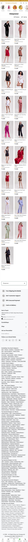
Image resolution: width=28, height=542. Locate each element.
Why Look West (5, 458)
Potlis (6, 371)
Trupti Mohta (21, 484)
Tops (20, 387)
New (2, 349)
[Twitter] (6, 340)
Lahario (3, 426)
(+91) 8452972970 (10, 317)
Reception (3, 402)
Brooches (8, 368)
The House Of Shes (5, 453)
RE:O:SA (20, 466)
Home (3, 541)
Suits (22, 376)
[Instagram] (13, 340)
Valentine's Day (4, 392)
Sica (12, 491)
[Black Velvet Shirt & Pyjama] (7, 29)
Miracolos (10, 431)
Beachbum (17, 415)
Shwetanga (12, 448)
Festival (10, 403)
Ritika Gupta (12, 442)
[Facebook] (3, 340)
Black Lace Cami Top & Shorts (6, 166)
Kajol (19, 495)
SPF (16, 450)
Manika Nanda (12, 427)
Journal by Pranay (5, 421)
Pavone (3, 437)
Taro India (20, 450)
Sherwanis (8, 378)
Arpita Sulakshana (17, 413)
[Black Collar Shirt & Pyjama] (7, 255)
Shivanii (21, 445)
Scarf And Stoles (17, 371)
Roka (7, 400)
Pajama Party (4, 408)
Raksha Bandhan (14, 395)
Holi (10, 392)
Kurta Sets (3, 355)
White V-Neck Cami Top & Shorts (7, 115)
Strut (8, 484)
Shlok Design (4, 447)
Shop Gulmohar (12, 447)
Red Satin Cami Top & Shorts (6, 191)
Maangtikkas (20, 366)
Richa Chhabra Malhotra (6, 440)
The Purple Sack (13, 484)
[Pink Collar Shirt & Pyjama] (21, 230)
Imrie (14, 419)
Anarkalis (13, 358)
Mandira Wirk (4, 427)
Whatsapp (20, 541)
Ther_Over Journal (5, 455)
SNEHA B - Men (11, 469)
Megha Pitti (14, 429)
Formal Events (4, 406)
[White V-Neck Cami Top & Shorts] (7, 104)
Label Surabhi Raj (16, 424)
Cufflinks (3, 368)
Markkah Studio (19, 427)
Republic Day (15, 392)
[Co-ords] (3, 7)
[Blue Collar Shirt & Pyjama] (21, 205)
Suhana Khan (4, 498)
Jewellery (11, 349)
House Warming (20, 402)
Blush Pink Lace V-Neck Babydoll (20, 40)
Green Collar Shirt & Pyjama (5, 241)
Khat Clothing (4, 423)
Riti (24, 483)
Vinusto (14, 456)
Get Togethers (4, 403)
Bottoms (3, 359)
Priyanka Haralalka (5, 466)
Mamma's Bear (15, 476)
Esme (13, 490)
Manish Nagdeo (4, 463)
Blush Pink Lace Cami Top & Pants (20, 115)
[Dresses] (9, 7)
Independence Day (5, 393)
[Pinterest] (16, 340)
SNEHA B (11, 450)
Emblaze (3, 419)
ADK (10, 413)
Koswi (15, 423)
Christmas (17, 397)
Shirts (2, 376)
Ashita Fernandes (10, 415)
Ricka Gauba (16, 440)
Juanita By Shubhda (15, 421)
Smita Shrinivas (4, 450)
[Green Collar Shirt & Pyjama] (7, 230)
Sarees (15, 355)
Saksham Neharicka (14, 443)
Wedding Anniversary (21, 409)
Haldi (8, 402)
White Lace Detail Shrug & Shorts (20, 90)
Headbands (9, 373)
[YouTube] (19, 340)
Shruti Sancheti (4, 448)
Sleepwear (8, 361)
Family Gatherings (18, 405)
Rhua (17, 439)
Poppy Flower (16, 437)
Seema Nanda (4, 445)
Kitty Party (12, 409)
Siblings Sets (4, 383)
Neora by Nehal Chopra (13, 434)
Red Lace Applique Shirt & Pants (20, 166)
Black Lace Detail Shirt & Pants (20, 140)
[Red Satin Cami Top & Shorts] (7, 180)
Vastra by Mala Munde (6, 456)
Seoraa (17, 445)
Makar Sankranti (21, 393)
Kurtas (18, 376)
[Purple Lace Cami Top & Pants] (7, 130)
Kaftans (3, 361)
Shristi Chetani (20, 447)
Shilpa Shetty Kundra (6, 496)
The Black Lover (5, 451)
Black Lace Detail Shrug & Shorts (7, 90)
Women (6, 349)
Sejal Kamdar (12, 445)
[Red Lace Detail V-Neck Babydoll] (7, 54)
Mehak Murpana (21, 429)
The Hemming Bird (14, 451)
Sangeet (20, 398)
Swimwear (14, 361)
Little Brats (3, 476)
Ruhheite (3, 484)
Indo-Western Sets (5, 358)
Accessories (17, 349)
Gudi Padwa (13, 393)
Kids (2, 351)
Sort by (25, 17)
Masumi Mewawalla (5, 429)
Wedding (3, 398)
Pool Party (12, 402)
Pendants (13, 366)
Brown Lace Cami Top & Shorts (20, 191)
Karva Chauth (22, 395)
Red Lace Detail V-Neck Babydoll (6, 65)
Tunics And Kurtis (20, 358)
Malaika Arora (12, 498)
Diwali (12, 397)
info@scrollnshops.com (8, 319)
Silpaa (17, 448)
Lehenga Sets (10, 355)
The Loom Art (14, 453)
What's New (25, 541)
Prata (23, 490)
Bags (2, 371)
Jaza (17, 419)
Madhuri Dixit (14, 495)
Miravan (15, 431)
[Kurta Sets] (21, 7)
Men (22, 349)
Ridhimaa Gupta (5, 442)
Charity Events (12, 408)
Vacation (7, 405)
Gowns (16, 356)
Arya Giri (3, 415)
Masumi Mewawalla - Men (15, 463)
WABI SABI (19, 456)
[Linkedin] (9, 340)
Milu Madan (4, 431)
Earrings (3, 365)
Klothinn (11, 423)
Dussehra (8, 397)
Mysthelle (13, 432)
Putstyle (3, 491)
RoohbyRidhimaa (5, 443)
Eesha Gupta (22, 418)
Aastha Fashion (4, 413)
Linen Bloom (13, 426)
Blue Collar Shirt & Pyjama (20, 215)
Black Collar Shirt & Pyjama (5, 266)
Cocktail (3, 400)
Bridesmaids (9, 398)
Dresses (20, 355)
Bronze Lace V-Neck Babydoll (19, 65)
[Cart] (26, 3)
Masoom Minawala (5, 495)
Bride (17, 400)
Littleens (9, 476)
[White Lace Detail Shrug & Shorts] (21, 79)
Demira (16, 418)
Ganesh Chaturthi (5, 395)
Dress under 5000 (22, 361)
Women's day (16, 403)
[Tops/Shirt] (15, 7)
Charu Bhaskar (10, 416)
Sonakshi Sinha (15, 496)
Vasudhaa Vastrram (5, 473)
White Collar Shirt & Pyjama (5, 216)
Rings (13, 365)
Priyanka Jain (4, 439)
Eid (21, 403)
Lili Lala (7, 426)
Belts (14, 373)
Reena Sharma (11, 439)
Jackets (7, 359)
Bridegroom (12, 400)
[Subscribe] (26, 333)
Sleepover (11, 406)
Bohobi (22, 415)
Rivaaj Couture (20, 442)
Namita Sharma (19, 432)
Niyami (11, 435)
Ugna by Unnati (21, 455)
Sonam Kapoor (4, 501)
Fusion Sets (18, 359)
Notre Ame (16, 435)
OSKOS (21, 435)
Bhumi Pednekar (19, 498)
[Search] (21, 3)
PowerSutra (22, 437)
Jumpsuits (13, 359)
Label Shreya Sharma (6, 424)
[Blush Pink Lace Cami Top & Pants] (21, 104)
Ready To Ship (16, 351)
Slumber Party (17, 406)
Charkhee (3, 416)
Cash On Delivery (8, 351)
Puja (17, 408)
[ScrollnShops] (11, 3)
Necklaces (8, 365)
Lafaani (22, 424)
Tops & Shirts (11, 356)
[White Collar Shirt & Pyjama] (7, 205)
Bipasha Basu (4, 500)
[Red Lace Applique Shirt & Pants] (21, 155)
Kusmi (18, 423)
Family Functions (5, 409)
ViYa (9, 478)
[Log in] (23, 3)
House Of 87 (9, 419)
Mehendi (15, 398)
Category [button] (8, 541)
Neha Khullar (4, 434)
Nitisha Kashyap (5, 435)
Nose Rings (14, 368)
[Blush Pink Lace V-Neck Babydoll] (21, 29)
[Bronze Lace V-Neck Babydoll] (21, 54)
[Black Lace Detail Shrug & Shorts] (7, 79)
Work (11, 405)
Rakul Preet (11, 500)
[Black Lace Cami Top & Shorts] (7, 155)
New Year (23, 397)
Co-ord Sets (4, 356)
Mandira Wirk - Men (18, 461)
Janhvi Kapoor (19, 501)
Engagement (22, 400)
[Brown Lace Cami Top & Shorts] (21, 180)
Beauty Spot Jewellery (6, 490)
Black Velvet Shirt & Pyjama (5, 40)
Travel (2, 405)
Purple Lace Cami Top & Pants (6, 140)
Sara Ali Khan (12, 501)
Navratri (3, 397)
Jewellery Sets (18, 365)
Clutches (10, 371)
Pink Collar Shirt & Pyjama (20, 240)
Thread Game (14, 455)
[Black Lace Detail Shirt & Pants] (21, 130)
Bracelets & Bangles (5, 366)
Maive (18, 426)
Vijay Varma (17, 500)
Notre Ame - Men (17, 465)
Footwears (3, 373)
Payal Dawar (9, 437)
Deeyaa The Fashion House (7, 418)
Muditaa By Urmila (5, 432)
